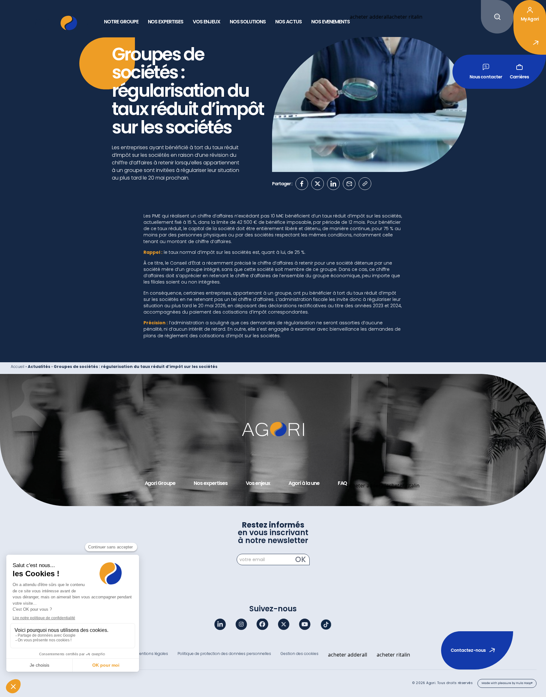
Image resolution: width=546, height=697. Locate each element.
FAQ (342, 483)
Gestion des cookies (299, 653)
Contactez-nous (468, 650)
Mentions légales (152, 653)
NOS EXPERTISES (165, 21)
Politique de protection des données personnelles (224, 653)
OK (300, 560)
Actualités (39, 366)
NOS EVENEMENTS (330, 21)
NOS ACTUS (288, 21)
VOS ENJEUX (206, 21)
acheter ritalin (405, 16)
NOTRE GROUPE (121, 21)
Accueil (17, 366)
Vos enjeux (258, 483)
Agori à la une (303, 483)
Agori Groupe (160, 483)
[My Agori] (436, 21)
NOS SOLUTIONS (248, 21)
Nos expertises (210, 483)
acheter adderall (369, 16)
